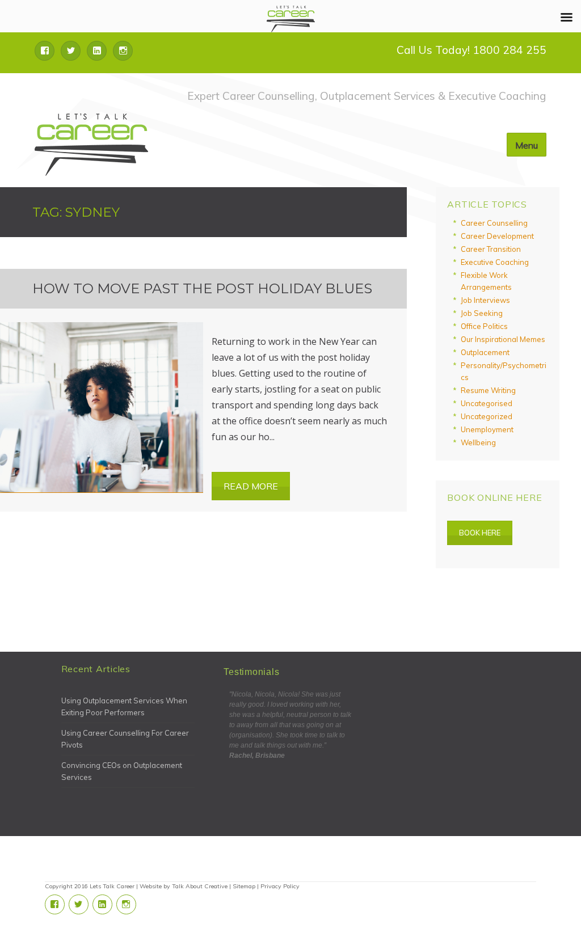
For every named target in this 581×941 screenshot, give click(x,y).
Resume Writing (488, 390)
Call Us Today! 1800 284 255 (471, 50)
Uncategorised (486, 403)
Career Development (497, 235)
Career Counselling (494, 222)
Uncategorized (486, 416)
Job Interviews (485, 300)
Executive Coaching (495, 262)
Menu (526, 145)
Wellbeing (478, 442)
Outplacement (485, 352)
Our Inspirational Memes (503, 339)
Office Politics (484, 326)
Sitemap (244, 886)
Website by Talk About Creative (184, 886)
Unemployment (487, 429)
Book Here (479, 532)
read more (251, 486)
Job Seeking (482, 313)
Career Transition (491, 249)
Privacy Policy (280, 886)
